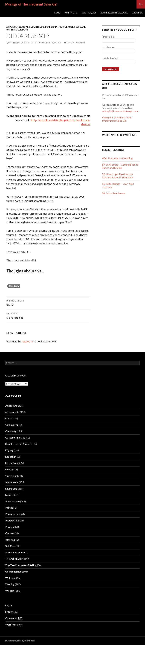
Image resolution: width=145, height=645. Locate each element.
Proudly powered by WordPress (20, 640)
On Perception (15, 315)
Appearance (13, 27)
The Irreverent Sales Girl (47, 42)
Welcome (10, 577)
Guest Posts (12, 475)
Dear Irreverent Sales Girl (114, 13)
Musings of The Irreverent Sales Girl (31, 4)
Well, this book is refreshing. (117, 158)
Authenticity (12, 412)
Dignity (9, 450)
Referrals (10, 539)
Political (9, 507)
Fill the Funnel (13, 463)
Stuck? (15, 302)
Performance (53, 27)
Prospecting (12, 520)
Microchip (10, 494)
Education (10, 456)
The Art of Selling (15, 558)
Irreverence (11, 482)
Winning (11, 29)
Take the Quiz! (88, 13)
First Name (108, 36)
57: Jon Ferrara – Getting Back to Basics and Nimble (120, 166)
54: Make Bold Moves (114, 193)
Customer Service (15, 437)
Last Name (108, 47)
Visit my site (71, 13)
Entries (11, 611)
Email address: (110, 57)
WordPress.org (13, 624)
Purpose (68, 27)
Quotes (9, 533)
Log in (8, 605)
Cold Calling (11, 424)
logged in (27, 341)
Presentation (12, 514)
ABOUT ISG (137, 13)
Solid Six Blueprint (15, 552)
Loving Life (37, 27)
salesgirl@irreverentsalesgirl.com (120, 111)
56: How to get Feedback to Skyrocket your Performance (118, 176)
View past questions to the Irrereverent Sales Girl (117, 119)
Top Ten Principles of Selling (21, 565)
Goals (26, 27)
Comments (13, 618)
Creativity (10, 431)
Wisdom (23, 29)
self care (14, 286)
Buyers (9, 418)
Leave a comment (76, 42)
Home (57, 13)
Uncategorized (13, 571)
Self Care (79, 27)
